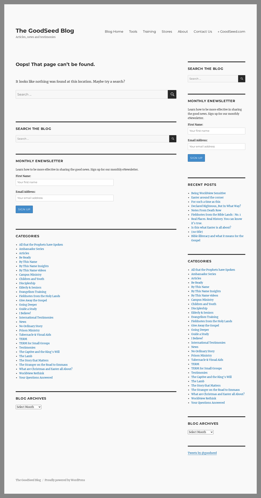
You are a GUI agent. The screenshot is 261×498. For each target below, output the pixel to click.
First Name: (23, 176)
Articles (24, 253)
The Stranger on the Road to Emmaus (43, 365)
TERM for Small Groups (34, 343)
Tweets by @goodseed (202, 453)
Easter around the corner (207, 197)
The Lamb (25, 356)
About (183, 31)
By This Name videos (32, 270)
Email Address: (25, 192)
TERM (23, 339)
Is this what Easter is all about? (211, 227)
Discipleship (27, 283)
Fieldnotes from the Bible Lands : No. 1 (216, 214)
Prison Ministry (29, 330)
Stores (167, 31)
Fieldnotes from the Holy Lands (39, 296)
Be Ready (25, 257)
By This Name (28, 262)
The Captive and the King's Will (39, 352)
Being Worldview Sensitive (208, 193)
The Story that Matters (34, 360)
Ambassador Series (31, 249)
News (22, 322)
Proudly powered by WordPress (65, 480)
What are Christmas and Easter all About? (45, 369)
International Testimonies (36, 317)
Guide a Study (28, 309)
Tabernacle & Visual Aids (35, 334)
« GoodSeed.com (231, 31)
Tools (133, 31)
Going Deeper (28, 304)
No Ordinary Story (30, 326)
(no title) (197, 232)
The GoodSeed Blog (45, 30)
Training (149, 31)
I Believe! (25, 313)
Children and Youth (31, 279)
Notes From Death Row (206, 210)
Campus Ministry (30, 274)
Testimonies (27, 347)
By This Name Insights (34, 266)
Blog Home (114, 31)
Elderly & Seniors (30, 287)
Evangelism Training (32, 292)
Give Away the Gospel (33, 300)
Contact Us (203, 31)
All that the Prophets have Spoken (41, 244)
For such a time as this (205, 202)
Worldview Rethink (31, 373)
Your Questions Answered (36, 377)
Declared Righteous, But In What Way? (216, 206)
